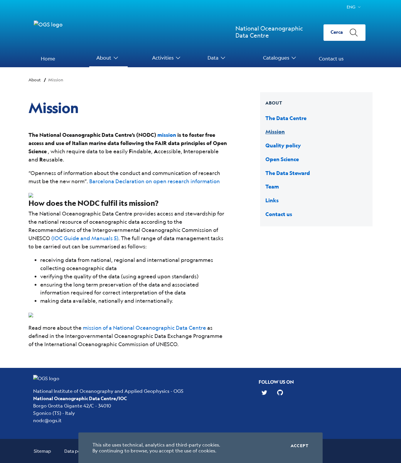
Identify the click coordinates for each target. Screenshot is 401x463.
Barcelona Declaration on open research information (154, 181)
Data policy (75, 451)
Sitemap (42, 451)
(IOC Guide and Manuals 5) (84, 238)
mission (166, 135)
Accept (300, 446)
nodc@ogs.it (47, 420)
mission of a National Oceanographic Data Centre (144, 327)
